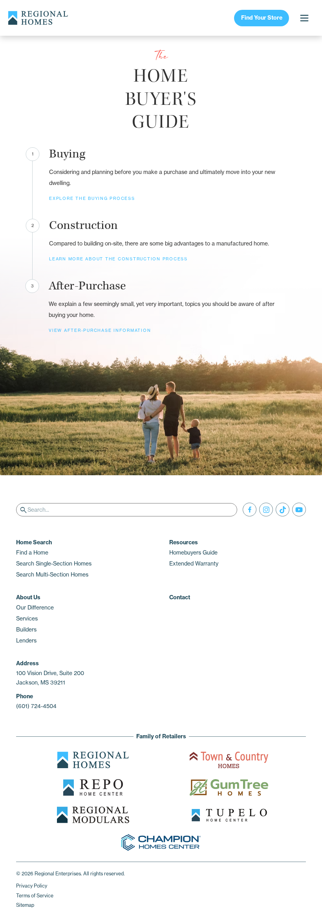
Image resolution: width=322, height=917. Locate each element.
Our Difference (35, 607)
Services (27, 618)
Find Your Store (261, 17)
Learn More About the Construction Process (118, 259)
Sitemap (25, 905)
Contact (179, 597)
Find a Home (32, 552)
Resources (183, 542)
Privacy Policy (31, 886)
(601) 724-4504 (36, 706)
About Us (28, 597)
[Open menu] (304, 17)
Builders (26, 629)
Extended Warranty (193, 563)
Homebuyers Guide (193, 552)
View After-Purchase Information (100, 330)
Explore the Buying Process (92, 198)
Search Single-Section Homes (53, 563)
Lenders (26, 640)
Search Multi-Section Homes (52, 574)
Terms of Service (34, 896)
